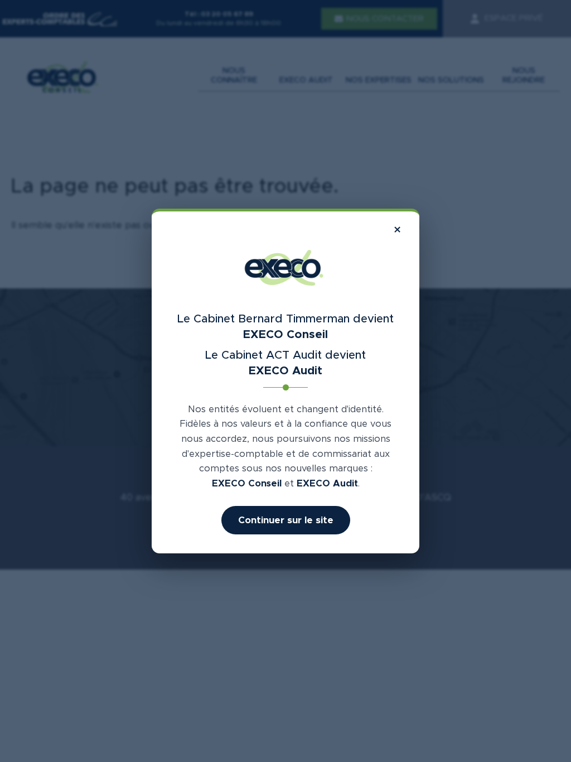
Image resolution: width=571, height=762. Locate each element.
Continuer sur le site (285, 520)
